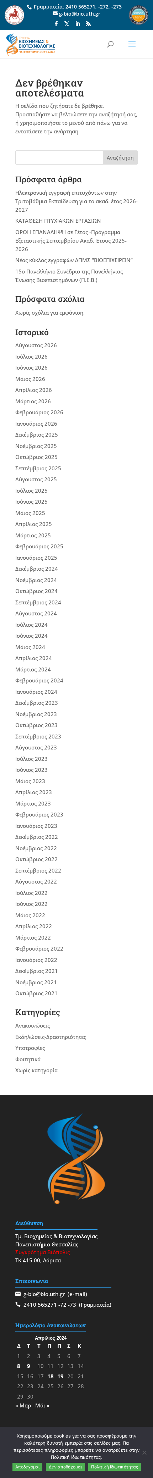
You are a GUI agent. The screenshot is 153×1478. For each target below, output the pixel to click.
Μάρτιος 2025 (33, 535)
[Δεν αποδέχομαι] (144, 1452)
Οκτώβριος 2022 (36, 859)
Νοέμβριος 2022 (36, 848)
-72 (62, 1304)
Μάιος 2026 (30, 378)
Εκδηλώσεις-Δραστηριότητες (50, 1036)
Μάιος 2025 (30, 512)
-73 (72, 1304)
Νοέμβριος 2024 (36, 579)
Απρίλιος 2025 (33, 523)
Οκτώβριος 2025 (36, 456)
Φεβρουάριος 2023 (39, 814)
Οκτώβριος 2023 (36, 725)
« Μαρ (23, 1405)
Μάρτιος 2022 (33, 937)
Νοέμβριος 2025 (36, 445)
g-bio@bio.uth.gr (44, 1293)
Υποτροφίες (30, 1047)
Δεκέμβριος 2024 (36, 568)
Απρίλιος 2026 (33, 389)
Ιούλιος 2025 (31, 490)
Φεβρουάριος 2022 (39, 948)
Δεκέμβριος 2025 (36, 434)
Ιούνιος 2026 (31, 367)
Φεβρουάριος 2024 (39, 680)
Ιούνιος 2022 (31, 903)
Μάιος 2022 (30, 915)
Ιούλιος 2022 (31, 892)
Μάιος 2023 (30, 781)
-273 (116, 6)
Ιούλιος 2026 (31, 356)
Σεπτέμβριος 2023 (38, 736)
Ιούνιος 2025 (31, 501)
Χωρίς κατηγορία (36, 1070)
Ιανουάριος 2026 (36, 423)
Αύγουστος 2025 (36, 479)
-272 (103, 6)
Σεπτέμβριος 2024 (38, 602)
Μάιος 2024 (30, 647)
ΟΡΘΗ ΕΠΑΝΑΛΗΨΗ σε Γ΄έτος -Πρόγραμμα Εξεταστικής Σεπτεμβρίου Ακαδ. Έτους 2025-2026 (71, 240)
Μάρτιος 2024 (33, 669)
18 (50, 1376)
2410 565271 (80, 6)
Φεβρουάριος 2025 (39, 546)
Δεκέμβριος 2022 (36, 836)
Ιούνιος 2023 (31, 769)
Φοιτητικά (28, 1059)
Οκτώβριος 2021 (36, 993)
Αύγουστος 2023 (36, 747)
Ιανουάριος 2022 (36, 959)
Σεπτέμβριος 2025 (38, 468)
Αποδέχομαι (27, 1466)
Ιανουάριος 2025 (36, 557)
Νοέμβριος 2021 (36, 982)
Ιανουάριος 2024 (36, 691)
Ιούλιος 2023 (31, 758)
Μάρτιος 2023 (33, 803)
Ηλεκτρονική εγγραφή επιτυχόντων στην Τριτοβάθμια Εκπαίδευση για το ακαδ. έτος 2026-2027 (76, 201)
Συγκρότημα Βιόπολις (42, 1252)
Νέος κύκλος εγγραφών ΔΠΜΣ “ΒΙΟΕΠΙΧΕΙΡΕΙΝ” (74, 260)
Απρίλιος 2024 (33, 657)
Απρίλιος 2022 (33, 926)
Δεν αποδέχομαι (65, 1466)
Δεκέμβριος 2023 (36, 702)
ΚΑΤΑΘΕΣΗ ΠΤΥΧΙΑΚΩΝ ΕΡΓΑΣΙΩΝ (58, 220)
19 (60, 1376)
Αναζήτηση (120, 157)
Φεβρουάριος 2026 (39, 412)
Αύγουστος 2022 (36, 881)
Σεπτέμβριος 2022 (38, 870)
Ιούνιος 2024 (31, 635)
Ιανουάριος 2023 (36, 825)
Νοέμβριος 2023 (36, 714)
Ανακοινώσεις (32, 1025)
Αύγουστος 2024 (36, 613)
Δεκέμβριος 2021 (36, 970)
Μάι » (42, 1405)
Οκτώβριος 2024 (36, 590)
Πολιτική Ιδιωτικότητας (114, 1466)
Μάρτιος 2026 (33, 401)
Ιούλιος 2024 (31, 624)
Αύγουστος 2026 (36, 345)
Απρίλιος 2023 (33, 792)
